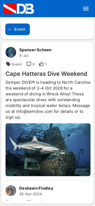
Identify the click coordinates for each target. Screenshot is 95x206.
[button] (86, 9)
